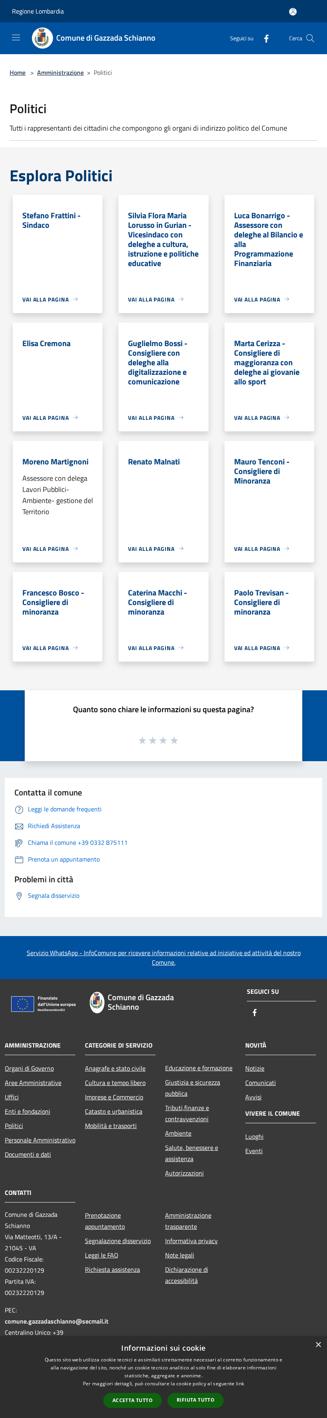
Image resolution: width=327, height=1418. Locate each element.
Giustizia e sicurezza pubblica (192, 1087)
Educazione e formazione (198, 1068)
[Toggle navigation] (16, 37)
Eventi (254, 1151)
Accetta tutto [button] (132, 1400)
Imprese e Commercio (114, 1097)
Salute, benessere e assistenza (191, 1153)
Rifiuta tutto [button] (196, 1399)
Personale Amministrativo (40, 1140)
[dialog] (163, 1377)
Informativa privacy (191, 1241)
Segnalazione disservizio (118, 1241)
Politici (14, 1125)
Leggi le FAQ (101, 1255)
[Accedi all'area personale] (293, 12)
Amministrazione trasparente (188, 1220)
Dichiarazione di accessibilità (186, 1275)
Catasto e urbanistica (113, 1111)
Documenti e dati (28, 1154)
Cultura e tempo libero (115, 1082)
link (240, 1383)
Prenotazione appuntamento (105, 1220)
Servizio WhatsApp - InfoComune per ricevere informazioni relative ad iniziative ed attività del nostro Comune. (164, 957)
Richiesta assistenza (112, 1269)
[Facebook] (263, 38)
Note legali (179, 1255)
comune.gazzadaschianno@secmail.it (56, 1321)
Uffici (12, 1097)
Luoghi (254, 1136)
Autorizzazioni (184, 1173)
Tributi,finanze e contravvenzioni (187, 1113)
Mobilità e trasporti (111, 1125)
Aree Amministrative (33, 1082)
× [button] (318, 1345)
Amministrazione (60, 72)
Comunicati (260, 1082)
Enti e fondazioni (27, 1111)
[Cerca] (310, 38)
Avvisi (253, 1097)
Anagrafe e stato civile (115, 1068)
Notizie (254, 1068)
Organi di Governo (29, 1068)
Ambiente (178, 1133)
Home (18, 72)
